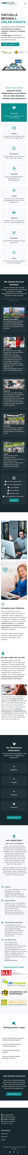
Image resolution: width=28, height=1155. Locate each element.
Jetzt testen (14, 500)
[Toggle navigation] (25, 3)
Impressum (4, 1136)
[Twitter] (10, 1152)
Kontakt (3, 1139)
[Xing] (18, 1152)
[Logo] (10, 3)
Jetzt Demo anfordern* (9, 44)
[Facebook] (14, 1152)
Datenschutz (4, 1133)
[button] (14, 1039)
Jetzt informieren (13, 817)
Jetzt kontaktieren (13, 1094)
